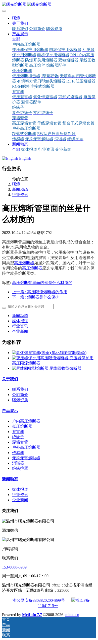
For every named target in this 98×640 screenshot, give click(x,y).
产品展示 (10, 410)
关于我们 (10, 379)
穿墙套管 (20, 442)
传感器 (18, 452)
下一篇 (35, 297)
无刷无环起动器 (26, 458)
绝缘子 (18, 437)
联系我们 (20, 389)
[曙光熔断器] (49, 4)
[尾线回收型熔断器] (30, 368)
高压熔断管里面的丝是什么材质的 (42, 282)
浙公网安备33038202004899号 (39, 600)
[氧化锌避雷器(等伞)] (32, 352)
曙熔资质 (20, 400)
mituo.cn (72, 614)
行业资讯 (20, 194)
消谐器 (18, 463)
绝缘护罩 (20, 468)
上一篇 (39, 292)
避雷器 (18, 432)
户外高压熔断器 (26, 447)
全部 (16, 39)
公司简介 (20, 394)
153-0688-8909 (14, 567)
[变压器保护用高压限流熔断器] (40, 358)
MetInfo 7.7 (32, 614)
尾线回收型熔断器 (65, 368)
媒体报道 (20, 321)
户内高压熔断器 (26, 421)
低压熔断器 (22, 426)
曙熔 (16, 18)
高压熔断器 (24, 263)
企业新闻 (20, 331)
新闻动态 (20, 189)
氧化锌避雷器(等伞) (69, 352)
